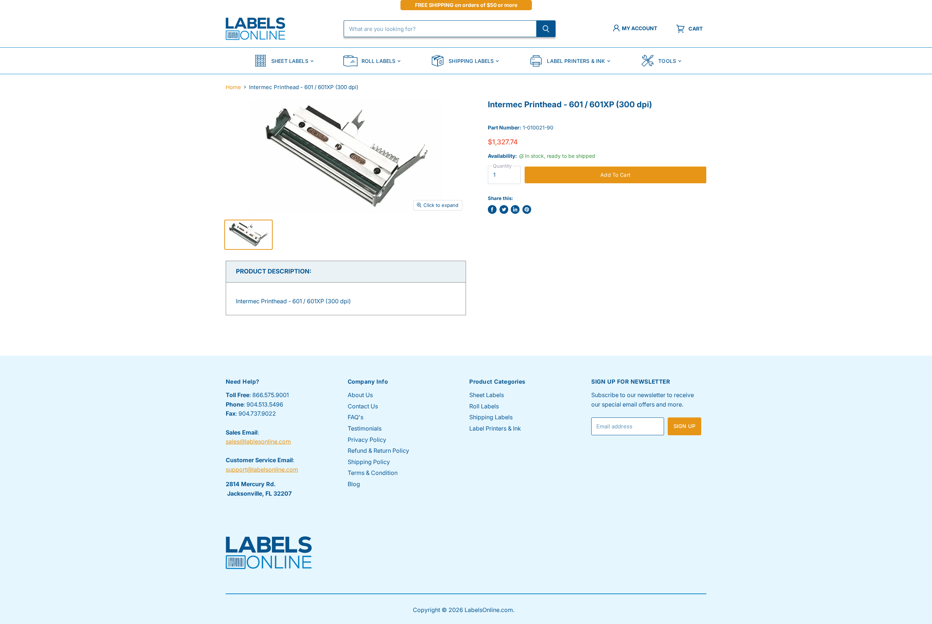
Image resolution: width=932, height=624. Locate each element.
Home (233, 87)
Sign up (684, 426)
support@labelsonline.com (262, 469)
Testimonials (365, 428)
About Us (360, 395)
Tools (667, 61)
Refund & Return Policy (378, 450)
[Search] (546, 28)
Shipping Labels (471, 61)
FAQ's (355, 417)
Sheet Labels (289, 61)
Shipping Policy (369, 461)
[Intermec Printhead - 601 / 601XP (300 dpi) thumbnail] (248, 234)
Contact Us (363, 406)
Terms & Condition (373, 472)
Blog (354, 484)
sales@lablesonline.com (258, 441)
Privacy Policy (367, 439)
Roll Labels (379, 61)
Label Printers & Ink (576, 61)
